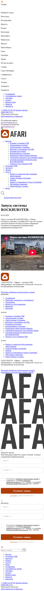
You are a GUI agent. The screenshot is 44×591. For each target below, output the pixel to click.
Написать (19, 116)
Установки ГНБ (11, 166)
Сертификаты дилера (13, 96)
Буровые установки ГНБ (19, 143)
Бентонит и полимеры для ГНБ (22, 149)
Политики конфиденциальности (18, 481)
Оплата (8, 100)
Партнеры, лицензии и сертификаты (19, 300)
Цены (7, 188)
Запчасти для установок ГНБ (21, 164)
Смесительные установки (20, 147)
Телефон (6, 470)
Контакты (9, 106)
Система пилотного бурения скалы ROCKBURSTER (23, 161)
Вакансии (9, 306)
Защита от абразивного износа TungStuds (26, 182)
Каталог (8, 141)
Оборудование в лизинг (19, 186)
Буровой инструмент (18, 151)
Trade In (13, 180)
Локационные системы (19, 145)
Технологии (10, 302)
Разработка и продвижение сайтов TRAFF (17, 372)
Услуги (8, 172)
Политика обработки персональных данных (18, 292)
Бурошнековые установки (20, 153)
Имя (5, 461)
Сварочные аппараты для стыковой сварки (26, 158)
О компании (10, 94)
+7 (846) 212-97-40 (8, 110)
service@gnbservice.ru (9, 122)
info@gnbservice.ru (8, 116)
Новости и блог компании (15, 304)
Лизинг (8, 170)
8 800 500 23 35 (7, 112)
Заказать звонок (21, 110)
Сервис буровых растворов (20, 178)
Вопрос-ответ (10, 102)
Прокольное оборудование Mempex (23, 155)
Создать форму (14, 495)
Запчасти (8, 168)
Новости (8, 104)
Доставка (9, 98)
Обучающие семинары (18, 184)
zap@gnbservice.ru (8, 127)
